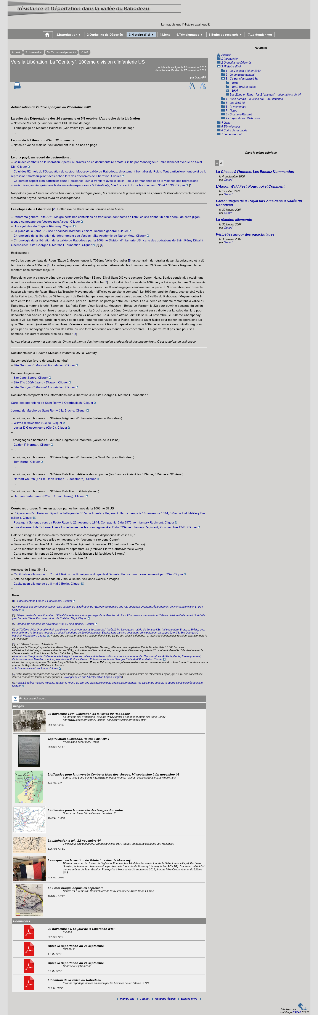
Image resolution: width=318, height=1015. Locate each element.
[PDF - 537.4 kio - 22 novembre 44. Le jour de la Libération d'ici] (29, 937)
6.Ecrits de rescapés (225, 34)
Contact (145, 998)
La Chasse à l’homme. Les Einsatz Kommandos (255, 172)
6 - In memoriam (236, 106)
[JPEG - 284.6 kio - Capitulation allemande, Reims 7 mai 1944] (29, 766)
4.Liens (165, 34)
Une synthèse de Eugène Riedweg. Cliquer (43, 226)
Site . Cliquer (31, 377)
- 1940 (234, 83)
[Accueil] (94, 16)
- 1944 (84, 52)
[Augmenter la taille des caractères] (192, 88)
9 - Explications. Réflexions (243, 118)
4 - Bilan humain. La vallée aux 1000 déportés (254, 99)
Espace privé (189, 998)
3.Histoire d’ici (141, 34)
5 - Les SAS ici (235, 102)
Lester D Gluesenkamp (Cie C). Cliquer (40, 427)
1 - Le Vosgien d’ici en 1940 (243, 70)
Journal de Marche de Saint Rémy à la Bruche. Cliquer (48, 410)
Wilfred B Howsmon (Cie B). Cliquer (38, 423)
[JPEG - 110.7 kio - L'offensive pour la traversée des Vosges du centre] (30, 832)
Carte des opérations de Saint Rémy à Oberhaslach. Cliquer (52, 402)
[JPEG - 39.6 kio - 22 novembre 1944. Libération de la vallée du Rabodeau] (30, 730)
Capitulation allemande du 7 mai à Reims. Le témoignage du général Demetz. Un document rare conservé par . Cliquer (98, 574)
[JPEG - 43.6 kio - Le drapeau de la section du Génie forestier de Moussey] (30, 879)
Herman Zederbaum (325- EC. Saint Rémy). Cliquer (49, 496)
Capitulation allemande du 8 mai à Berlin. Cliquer (47, 583)
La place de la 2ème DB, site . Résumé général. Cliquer (71, 231)
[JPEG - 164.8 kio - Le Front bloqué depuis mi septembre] (29, 915)
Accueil (16, 52)
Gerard (199, 77)
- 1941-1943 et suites (243, 86)
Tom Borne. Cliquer (27, 461)
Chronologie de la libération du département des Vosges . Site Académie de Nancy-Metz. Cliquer (80, 235)
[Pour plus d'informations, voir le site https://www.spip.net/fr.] (303, 1009)
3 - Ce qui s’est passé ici (61, 52)
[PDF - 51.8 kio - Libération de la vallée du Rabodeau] (29, 989)
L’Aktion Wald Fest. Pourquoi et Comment (250, 186)
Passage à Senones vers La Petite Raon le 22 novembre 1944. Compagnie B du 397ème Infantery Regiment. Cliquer (94, 522)
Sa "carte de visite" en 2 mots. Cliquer (36, 668)
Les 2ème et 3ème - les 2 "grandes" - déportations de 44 (265, 94)
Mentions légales (165, 998)
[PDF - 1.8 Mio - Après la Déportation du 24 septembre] (29, 954)
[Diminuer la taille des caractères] (202, 88)
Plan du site (127, 998)
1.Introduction (68, 34)
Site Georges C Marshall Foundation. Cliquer (44, 365)
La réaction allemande (234, 220)
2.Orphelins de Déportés (105, 34)
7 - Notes (231, 110)
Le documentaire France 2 (44, 601)
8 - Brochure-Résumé (239, 114)
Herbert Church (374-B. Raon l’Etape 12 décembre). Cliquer (55, 478)
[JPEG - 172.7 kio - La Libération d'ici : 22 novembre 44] (30, 852)
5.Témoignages (190, 34)
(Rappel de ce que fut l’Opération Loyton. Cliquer (93, 677)
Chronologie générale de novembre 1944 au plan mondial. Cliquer (55, 624)
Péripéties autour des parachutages (245, 234)
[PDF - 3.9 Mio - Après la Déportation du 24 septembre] (29, 972)
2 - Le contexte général (240, 74)
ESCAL (296, 1012)
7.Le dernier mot (260, 34)
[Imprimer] (17, 88)
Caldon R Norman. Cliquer (32, 444)
